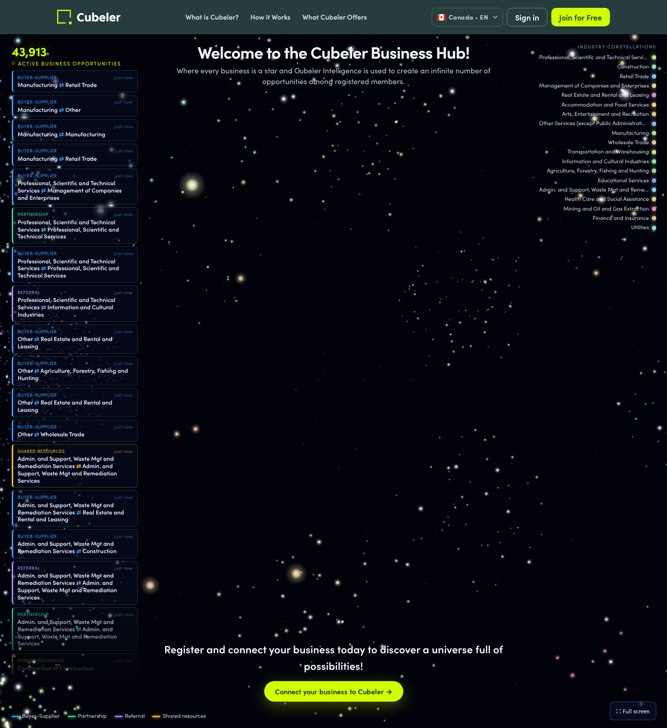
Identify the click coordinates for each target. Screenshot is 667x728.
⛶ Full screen (633, 711)
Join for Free (580, 17)
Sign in (527, 17)
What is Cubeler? (212, 16)
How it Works (270, 16)
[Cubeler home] (89, 17)
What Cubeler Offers (334, 16)
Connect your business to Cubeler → (334, 691)
